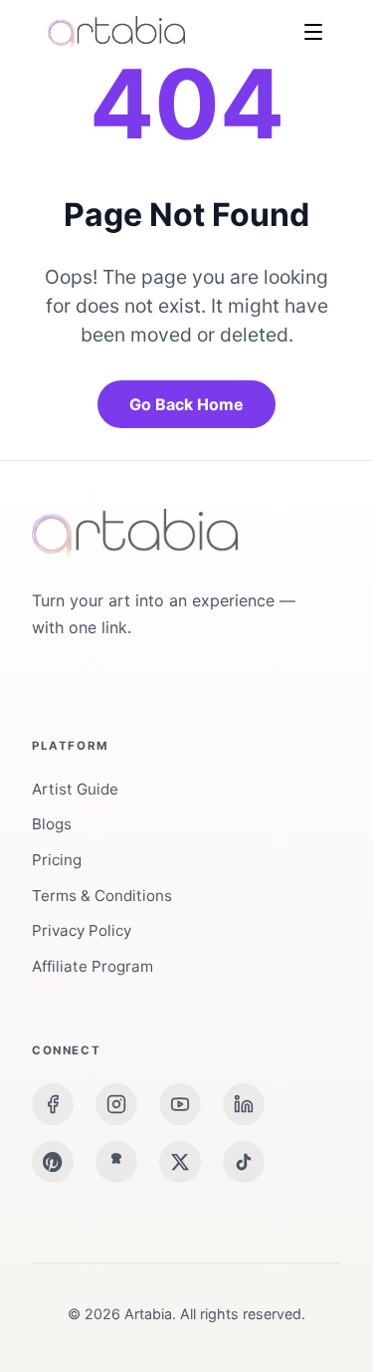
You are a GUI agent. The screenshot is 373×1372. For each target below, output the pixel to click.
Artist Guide (75, 789)
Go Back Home (186, 404)
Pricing (57, 859)
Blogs (52, 823)
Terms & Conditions (102, 895)
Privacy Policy (81, 930)
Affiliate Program (92, 966)
